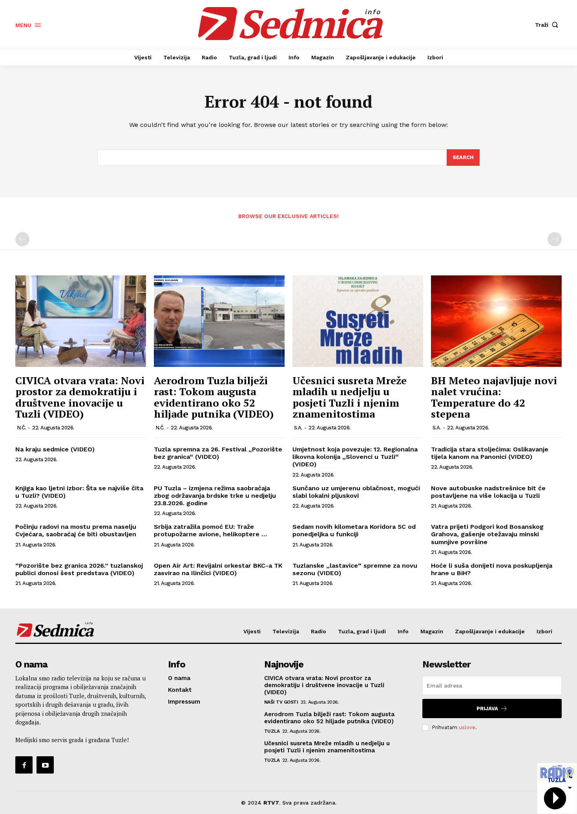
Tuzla (272, 731)
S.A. (298, 428)
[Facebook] (24, 765)
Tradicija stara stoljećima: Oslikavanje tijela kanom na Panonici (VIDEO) (489, 453)
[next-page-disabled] (555, 239)
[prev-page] (22, 239)
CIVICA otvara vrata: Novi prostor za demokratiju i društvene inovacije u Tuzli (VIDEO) (79, 397)
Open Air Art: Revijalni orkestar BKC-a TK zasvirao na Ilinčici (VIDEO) (218, 569)
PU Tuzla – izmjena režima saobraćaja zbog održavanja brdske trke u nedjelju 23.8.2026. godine (215, 495)
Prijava (487, 708)
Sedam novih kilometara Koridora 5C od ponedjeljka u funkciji (354, 530)
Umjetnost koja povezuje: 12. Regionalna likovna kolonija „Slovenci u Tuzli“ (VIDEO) (355, 457)
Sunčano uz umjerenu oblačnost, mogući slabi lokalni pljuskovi (356, 491)
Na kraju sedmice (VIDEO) (55, 449)
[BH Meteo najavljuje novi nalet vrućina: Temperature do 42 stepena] (496, 321)
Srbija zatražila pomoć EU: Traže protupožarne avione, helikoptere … (210, 530)
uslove (467, 727)
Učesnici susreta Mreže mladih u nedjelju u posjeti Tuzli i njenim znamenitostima (349, 397)
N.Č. (21, 428)
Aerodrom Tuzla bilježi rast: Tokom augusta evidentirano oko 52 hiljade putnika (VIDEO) (214, 397)
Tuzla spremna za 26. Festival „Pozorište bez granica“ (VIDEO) (218, 453)
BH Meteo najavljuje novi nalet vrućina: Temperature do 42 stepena (494, 397)
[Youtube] (45, 765)
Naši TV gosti (281, 702)
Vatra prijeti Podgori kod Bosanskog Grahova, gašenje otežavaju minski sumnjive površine (487, 534)
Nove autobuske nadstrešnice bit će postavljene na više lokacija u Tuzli (488, 491)
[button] (548, 24)
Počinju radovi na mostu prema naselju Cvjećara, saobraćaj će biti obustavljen (75, 530)
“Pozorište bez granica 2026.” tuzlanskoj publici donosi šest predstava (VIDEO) (79, 569)
